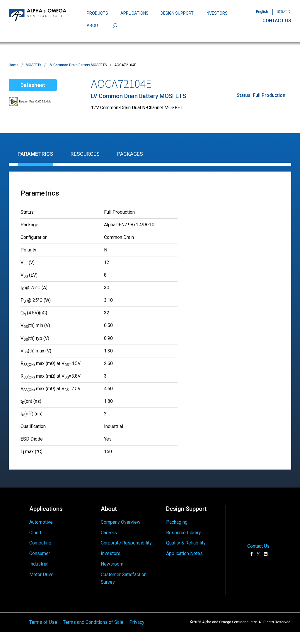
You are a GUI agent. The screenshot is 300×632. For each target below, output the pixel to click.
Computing (40, 543)
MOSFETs (33, 65)
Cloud (35, 532)
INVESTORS (217, 13)
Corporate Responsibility (126, 543)
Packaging (177, 522)
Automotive (41, 522)
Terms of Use (43, 622)
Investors (110, 553)
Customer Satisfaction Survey (123, 578)
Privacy (136, 622)
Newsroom (112, 564)
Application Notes (184, 553)
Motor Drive (41, 574)
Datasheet (33, 85)
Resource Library (183, 532)
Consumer (39, 553)
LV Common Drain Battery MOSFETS (78, 65)
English (262, 12)
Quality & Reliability (186, 543)
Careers (109, 532)
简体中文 (284, 12)
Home (13, 65)
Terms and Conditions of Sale (93, 622)
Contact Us (258, 546)
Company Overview (120, 522)
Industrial (38, 564)
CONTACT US (276, 20)
